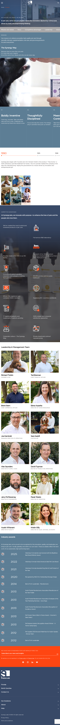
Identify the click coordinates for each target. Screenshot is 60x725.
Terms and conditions (7, 720)
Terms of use (31, 658)
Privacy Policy (5, 717)
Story (19, 30)
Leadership (48, 30)
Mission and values (7, 30)
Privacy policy (22, 658)
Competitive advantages (33, 30)
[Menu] (2, 3)
